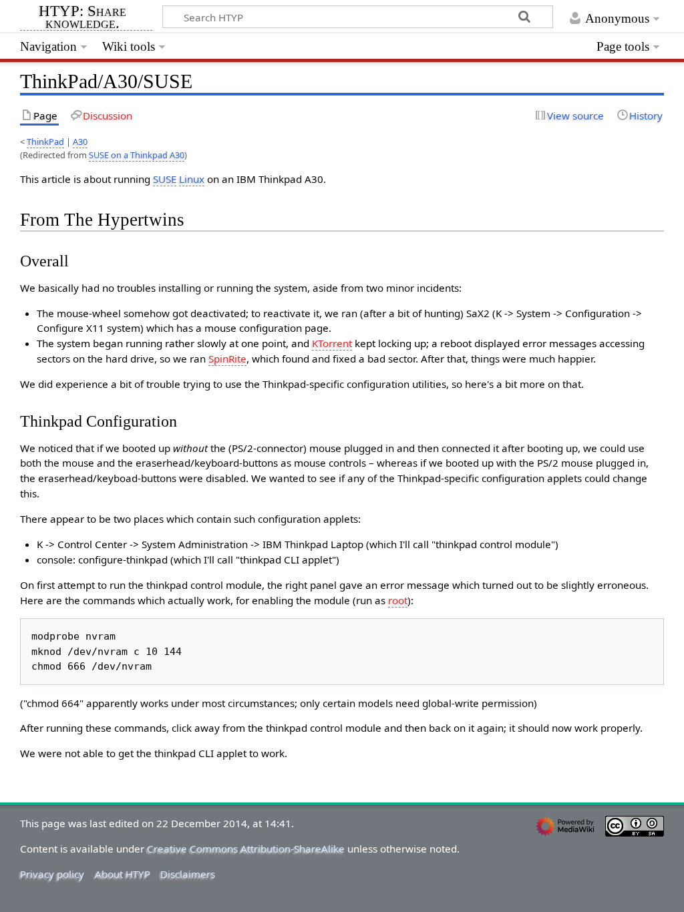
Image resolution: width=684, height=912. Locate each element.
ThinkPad (45, 142)
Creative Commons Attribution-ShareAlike (246, 848)
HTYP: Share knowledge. (82, 18)
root (397, 600)
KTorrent (332, 343)
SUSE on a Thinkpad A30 (136, 155)
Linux (191, 179)
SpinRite (227, 358)
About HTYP (122, 874)
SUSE (164, 179)
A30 (80, 142)
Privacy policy (52, 874)
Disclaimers (187, 874)
